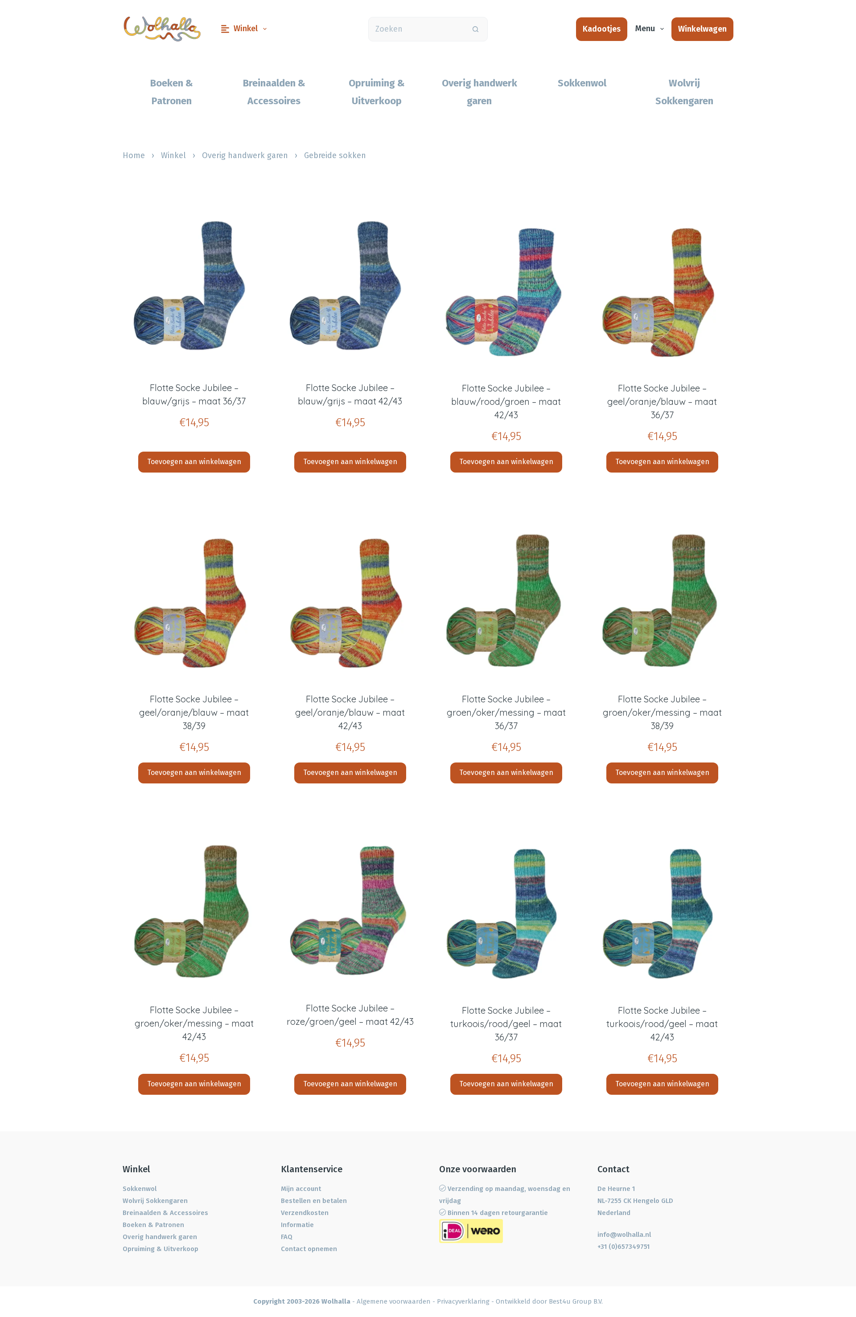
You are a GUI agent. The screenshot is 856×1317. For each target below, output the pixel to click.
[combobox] (416, 29)
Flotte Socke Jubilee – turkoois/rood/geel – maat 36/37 (506, 1024)
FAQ (286, 1237)
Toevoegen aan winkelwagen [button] (194, 461)
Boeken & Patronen (153, 1225)
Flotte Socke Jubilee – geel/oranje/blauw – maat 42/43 (350, 712)
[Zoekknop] (475, 29)
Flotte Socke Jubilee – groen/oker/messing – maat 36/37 (506, 712)
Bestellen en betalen (314, 1201)
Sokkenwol (139, 1189)
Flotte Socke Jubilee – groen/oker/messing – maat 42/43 (194, 1023)
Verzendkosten (305, 1213)
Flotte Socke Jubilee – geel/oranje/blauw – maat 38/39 (194, 712)
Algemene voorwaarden (394, 1301)
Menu (645, 28)
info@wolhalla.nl (624, 1235)
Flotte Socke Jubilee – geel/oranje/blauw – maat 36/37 (662, 401)
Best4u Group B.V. (576, 1301)
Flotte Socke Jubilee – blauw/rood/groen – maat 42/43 (506, 401)
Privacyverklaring (463, 1301)
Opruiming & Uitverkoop (160, 1249)
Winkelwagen (702, 29)
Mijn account (301, 1189)
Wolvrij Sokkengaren (155, 1201)
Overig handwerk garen (245, 155)
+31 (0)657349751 (623, 1247)
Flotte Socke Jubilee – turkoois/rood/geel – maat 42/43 (662, 1024)
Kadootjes (602, 29)
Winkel (246, 28)
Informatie (297, 1225)
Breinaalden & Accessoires (165, 1213)
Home (134, 155)
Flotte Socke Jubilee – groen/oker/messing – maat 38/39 (662, 712)
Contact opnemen (309, 1249)
